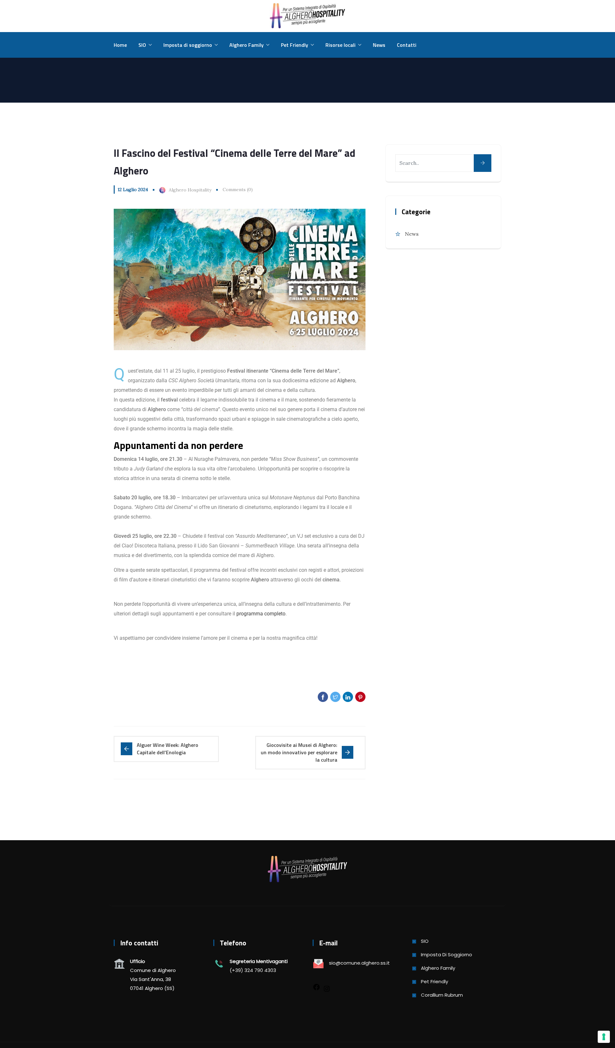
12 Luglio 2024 (133, 189)
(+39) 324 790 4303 (253, 970)
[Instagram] (327, 988)
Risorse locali (340, 45)
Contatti (406, 45)
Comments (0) (238, 189)
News (379, 45)
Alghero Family (246, 45)
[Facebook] (316, 986)
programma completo (260, 614)
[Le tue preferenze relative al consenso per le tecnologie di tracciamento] (604, 1037)
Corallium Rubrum (442, 995)
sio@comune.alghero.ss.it (359, 962)
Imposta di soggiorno (187, 45)
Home (120, 45)
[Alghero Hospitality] (307, 16)
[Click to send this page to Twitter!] (335, 697)
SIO (142, 45)
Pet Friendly (294, 45)
